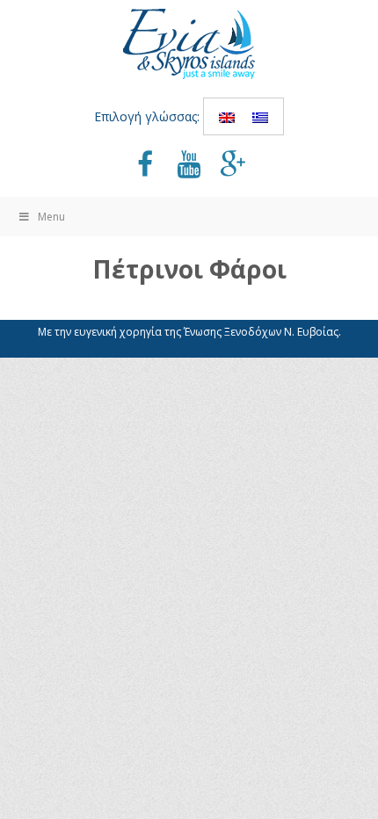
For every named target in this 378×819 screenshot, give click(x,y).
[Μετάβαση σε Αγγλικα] (227, 116)
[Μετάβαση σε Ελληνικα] (260, 116)
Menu (51, 216)
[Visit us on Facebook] (145, 166)
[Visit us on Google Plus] (233, 166)
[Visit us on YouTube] (189, 166)
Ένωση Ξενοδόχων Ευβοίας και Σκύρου (189, 44)
